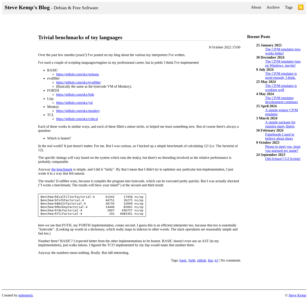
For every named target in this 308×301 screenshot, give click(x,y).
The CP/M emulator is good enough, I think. (281, 76)
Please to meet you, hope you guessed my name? (283, 149)
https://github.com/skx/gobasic (77, 74)
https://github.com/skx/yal (74, 103)
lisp (210, 260)
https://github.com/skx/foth (75, 94)
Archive (273, 7)
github (201, 260)
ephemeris (25, 295)
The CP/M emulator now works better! (283, 51)
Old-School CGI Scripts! (283, 159)
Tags (289, 7)
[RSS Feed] (300, 8)
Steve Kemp (297, 295)
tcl (216, 260)
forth (191, 260)
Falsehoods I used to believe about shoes (279, 136)
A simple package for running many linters (280, 124)
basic (183, 260)
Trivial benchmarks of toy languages (80, 37)
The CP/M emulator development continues (281, 100)
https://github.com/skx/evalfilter (78, 82)
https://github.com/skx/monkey (78, 111)
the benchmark (61, 169)
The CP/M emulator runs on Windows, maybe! (283, 63)
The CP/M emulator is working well (281, 88)
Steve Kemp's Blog (51, 7)
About (256, 7)
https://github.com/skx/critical (77, 119)
